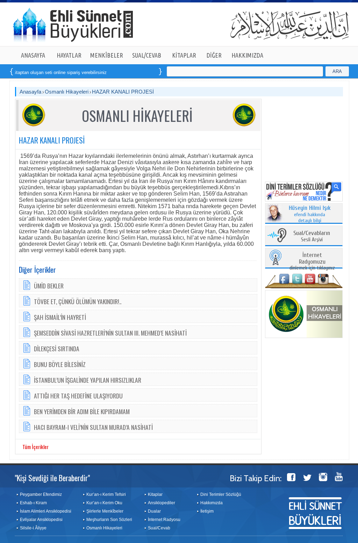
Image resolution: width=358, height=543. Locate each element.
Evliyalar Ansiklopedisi (41, 519)
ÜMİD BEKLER (49, 285)
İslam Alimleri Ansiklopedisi (45, 511)
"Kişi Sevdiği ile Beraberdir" (52, 477)
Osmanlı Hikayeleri (66, 92)
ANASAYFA (33, 55)
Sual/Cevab (159, 528)
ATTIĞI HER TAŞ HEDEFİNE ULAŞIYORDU (78, 395)
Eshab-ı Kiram (33, 502)
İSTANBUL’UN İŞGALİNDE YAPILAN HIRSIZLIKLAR (87, 379)
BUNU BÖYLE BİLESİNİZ (60, 364)
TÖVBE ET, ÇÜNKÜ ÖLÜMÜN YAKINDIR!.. (77, 301)
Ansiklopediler (161, 502)
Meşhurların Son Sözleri (109, 519)
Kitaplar (155, 494)
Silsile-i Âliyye (33, 528)
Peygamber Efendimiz (41, 494)
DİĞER (214, 55)
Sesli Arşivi (311, 236)
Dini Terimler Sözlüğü (220, 494)
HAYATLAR (69, 55)
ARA (337, 71)
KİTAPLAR (184, 55)
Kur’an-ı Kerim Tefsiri (106, 494)
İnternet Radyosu (164, 519)
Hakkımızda (211, 502)
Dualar (154, 511)
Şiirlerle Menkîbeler (104, 511)
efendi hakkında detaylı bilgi (310, 214)
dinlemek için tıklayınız (312, 261)
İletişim (207, 511)
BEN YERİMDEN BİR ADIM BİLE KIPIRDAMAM (82, 411)
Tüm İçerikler (35, 446)
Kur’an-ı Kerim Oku (104, 502)
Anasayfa (30, 92)
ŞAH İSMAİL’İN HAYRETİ (60, 317)
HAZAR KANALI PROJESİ (123, 92)
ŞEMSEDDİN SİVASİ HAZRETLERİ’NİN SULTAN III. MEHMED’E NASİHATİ (110, 332)
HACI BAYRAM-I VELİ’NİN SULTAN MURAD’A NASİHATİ (93, 427)
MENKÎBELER (106, 55)
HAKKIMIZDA (247, 55)
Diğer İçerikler (37, 269)
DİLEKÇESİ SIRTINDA (56, 348)
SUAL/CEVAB (146, 55)
